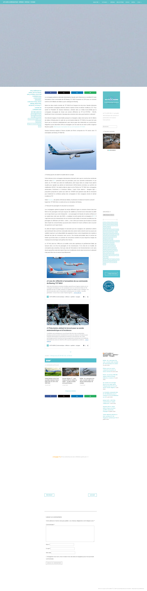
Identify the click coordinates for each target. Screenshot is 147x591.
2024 (116, 225)
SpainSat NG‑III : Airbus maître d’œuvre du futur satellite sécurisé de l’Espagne (109, 409)
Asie (28, 94)
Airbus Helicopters (107, 230)
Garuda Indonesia (32, 119)
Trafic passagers (112, 262)
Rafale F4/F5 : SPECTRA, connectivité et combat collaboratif (109, 401)
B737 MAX (38, 114)
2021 (104, 225)
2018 (108, 223)
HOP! (104, 250)
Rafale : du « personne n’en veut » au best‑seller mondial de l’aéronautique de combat (87, 381)
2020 (116, 223)
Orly (114, 255)
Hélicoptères (120, 2)
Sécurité (31, 106)
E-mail (48, 548)
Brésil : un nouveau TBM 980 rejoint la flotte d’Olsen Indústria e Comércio (110, 376)
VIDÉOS (133, 2)
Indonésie (38, 122)
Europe (105, 248)
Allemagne (105, 234)
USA (40, 126)
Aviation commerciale (36, 95)
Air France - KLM (113, 232)
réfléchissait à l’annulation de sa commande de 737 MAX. (69, 127)
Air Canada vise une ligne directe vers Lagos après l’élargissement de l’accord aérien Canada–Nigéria (110, 385)
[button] (111, 141)
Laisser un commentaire (37, 109)
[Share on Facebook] (51, 92)
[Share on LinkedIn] (77, 92)
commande (38, 117)
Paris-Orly (105, 257)
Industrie (95, 2)
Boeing (33, 114)
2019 (31, 91)
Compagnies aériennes (37, 99)
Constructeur (32, 102)
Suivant (92, 495)
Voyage (37, 106)
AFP (54, 180)
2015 (104, 223)
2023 (112, 225)
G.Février (69, 355)
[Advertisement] (71, 415)
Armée (104, 237)
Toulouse (105, 262)
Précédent (49, 495)
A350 (104, 227)
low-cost (105, 253)
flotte (39, 119)
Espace (127, 2)
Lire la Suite (33, 58)
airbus (108, 227)
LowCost (111, 253)
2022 (108, 225)
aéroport (114, 237)
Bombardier (106, 241)
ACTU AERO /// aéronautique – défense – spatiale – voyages (19, 2)
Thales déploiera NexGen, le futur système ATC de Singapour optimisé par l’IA (110, 416)
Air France (105, 232)
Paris (117, 255)
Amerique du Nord (114, 234)
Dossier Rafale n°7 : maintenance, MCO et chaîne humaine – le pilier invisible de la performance (69, 381)
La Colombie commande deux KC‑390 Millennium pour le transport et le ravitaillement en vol (110, 394)
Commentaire (50, 524)
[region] (111, 142)
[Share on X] (64, 92)
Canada (105, 243)
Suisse (117, 259)
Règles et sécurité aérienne (34, 124)
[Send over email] (90, 92)
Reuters (50, 200)
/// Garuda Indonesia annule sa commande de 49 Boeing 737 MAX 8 (73, 49)
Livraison (115, 250)
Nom (48, 544)
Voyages (104, 2)
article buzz (37, 93)
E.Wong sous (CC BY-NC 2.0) (58, 355)
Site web (48, 552)
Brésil (118, 241)
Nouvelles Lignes (107, 255)
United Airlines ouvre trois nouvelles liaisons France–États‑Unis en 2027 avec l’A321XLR (52, 381)
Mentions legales (102, 589)
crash (33, 117)
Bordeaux (112, 241)
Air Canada (115, 230)
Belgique (105, 239)
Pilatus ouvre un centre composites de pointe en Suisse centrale (109, 370)
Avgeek (32, 94)
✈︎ (40, 106)
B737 (33, 112)
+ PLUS (138, 2)
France (114, 248)
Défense (112, 2)
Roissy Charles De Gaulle (108, 259)
